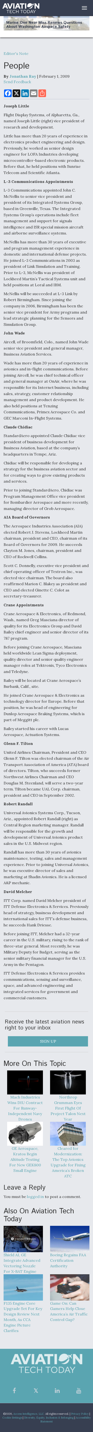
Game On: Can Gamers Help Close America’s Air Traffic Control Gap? (69, 1311)
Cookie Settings (12, 1417)
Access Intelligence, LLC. (29, 1413)
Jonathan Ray (23, 76)
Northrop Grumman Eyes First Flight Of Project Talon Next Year (68, 1108)
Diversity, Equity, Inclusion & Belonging (49, 1417)
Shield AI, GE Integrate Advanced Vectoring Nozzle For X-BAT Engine (22, 1263)
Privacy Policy (80, 1413)
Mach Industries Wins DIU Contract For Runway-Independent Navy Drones (25, 1108)
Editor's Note (16, 53)
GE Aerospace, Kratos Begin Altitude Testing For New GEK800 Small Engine (25, 1159)
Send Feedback (17, 81)
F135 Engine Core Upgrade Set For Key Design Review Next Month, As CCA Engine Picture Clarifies (23, 1317)
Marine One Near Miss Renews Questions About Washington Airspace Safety (44, 25)
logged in (35, 1196)
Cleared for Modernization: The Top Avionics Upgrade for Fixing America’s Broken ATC (68, 1162)
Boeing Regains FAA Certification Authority (68, 1260)
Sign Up (48, 1041)
